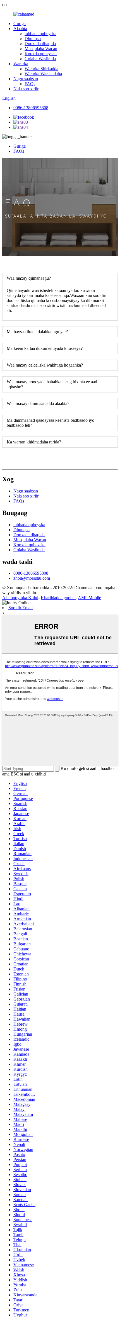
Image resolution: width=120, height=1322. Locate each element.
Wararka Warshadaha (43, 73)
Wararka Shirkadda (41, 68)
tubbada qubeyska (40, 33)
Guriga (19, 23)
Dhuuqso (33, 38)
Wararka (20, 63)
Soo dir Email (20, 607)
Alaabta (20, 28)
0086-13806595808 (30, 107)
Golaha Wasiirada (40, 58)
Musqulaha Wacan (41, 48)
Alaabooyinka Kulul (20, 597)
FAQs (30, 83)
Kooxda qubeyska (41, 53)
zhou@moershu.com (31, 578)
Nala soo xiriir (26, 88)
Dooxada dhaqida (40, 43)
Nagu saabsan (25, 78)
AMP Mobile (89, 597)
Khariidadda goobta (58, 597)
